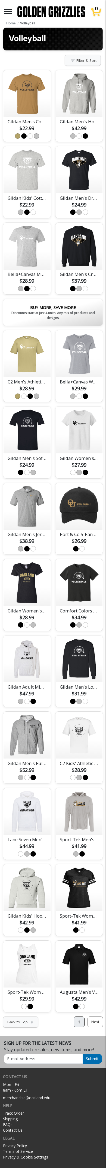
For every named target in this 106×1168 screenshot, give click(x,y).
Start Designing (27, 106)
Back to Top (20, 1021)
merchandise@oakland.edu (26, 1097)
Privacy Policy (15, 1145)
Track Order (13, 1113)
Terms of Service (18, 1151)
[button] (8, 11)
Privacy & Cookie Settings (25, 1157)
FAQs (8, 1124)
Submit (92, 1058)
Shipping (10, 1118)
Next (95, 1021)
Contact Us (13, 1130)
